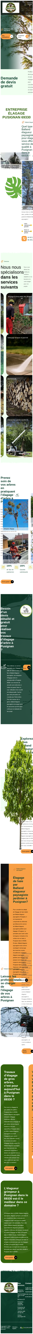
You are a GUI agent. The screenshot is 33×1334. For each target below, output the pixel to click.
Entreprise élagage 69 (30, 4)
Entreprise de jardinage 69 (21, 1308)
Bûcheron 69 (21, 1299)
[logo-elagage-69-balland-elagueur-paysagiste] (10, 7)
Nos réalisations (5, 36)
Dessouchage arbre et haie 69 (21, 1295)
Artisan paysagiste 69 (21, 1315)
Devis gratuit (5, 581)
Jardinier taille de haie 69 (21, 1311)
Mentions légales (15, 1327)
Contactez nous (21, 36)
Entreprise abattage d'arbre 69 (20, 1303)
